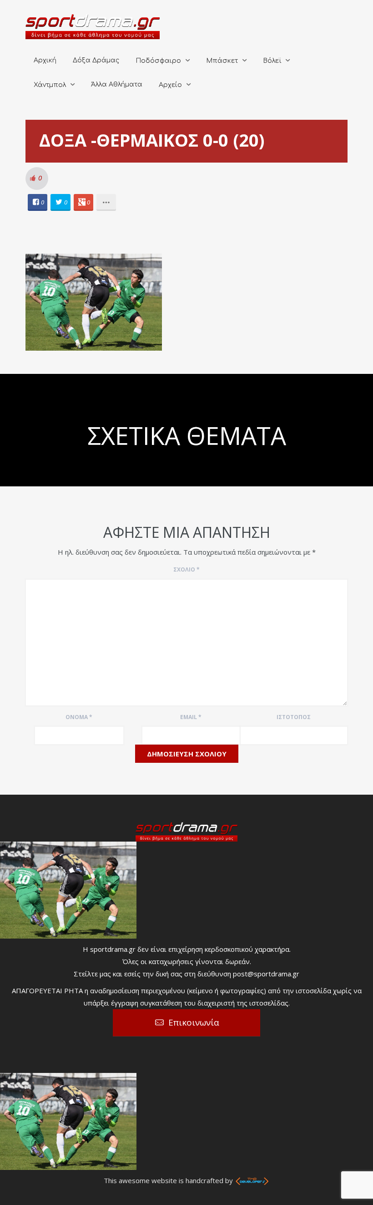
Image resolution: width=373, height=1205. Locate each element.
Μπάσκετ (222, 60)
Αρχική (45, 60)
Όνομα (79, 717)
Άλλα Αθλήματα (116, 84)
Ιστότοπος (294, 717)
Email (191, 717)
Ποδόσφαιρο (158, 60)
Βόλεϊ (272, 60)
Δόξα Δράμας (96, 60)
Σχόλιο (186, 569)
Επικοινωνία (193, 1022)
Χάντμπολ (50, 85)
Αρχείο (170, 85)
